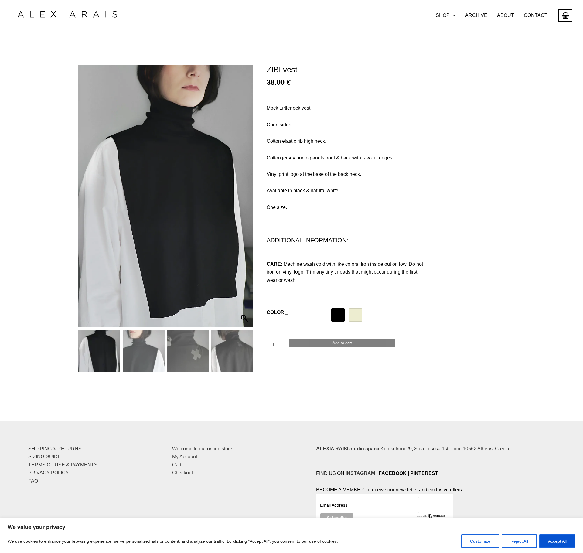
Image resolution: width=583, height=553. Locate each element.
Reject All (519, 541)
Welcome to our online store (202, 448)
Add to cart (342, 343)
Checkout (182, 472)
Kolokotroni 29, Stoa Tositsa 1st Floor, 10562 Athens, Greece (413, 448)
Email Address (334, 505)
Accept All (557, 541)
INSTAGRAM (360, 473)
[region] (291, 535)
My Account (184, 456)
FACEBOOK (393, 473)
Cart (176, 464)
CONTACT (535, 15)
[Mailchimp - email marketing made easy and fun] (431, 515)
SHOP (443, 15)
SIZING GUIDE (44, 456)
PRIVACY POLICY (48, 472)
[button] (453, 15)
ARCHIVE (476, 15)
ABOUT (505, 15)
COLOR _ (277, 312)
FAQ (33, 480)
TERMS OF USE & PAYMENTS (62, 464)
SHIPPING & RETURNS (55, 448)
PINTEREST (424, 473)
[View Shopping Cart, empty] (565, 15)
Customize (480, 541)
